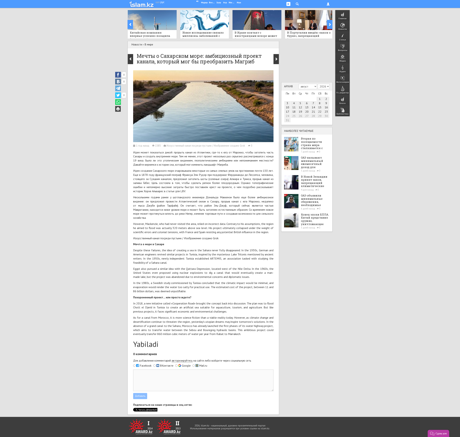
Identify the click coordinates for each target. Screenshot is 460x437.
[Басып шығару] (118, 109)
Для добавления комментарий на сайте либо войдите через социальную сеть (192, 360)
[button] (438, 433)
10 (287, 107)
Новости (136, 44)
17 (287, 111)
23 (326, 111)
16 (326, 107)
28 (313, 116)
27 (307, 116)
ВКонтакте (166, 365)
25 (294, 116)
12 (300, 107)
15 (319, 107)
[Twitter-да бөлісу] (118, 95)
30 (326, 116)
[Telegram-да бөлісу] (118, 88)
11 (294, 107)
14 (313, 107)
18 (294, 111)
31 (287, 120)
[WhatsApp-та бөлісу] (118, 102)
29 (319, 116)
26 (300, 116)
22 (319, 111)
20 (307, 111)
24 (287, 116)
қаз (158, 2)
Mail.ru (203, 365)
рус (162, 2)
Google (186, 365)
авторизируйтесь (182, 360)
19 (300, 111)
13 (307, 107)
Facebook (145, 365)
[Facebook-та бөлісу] (118, 75)
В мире (148, 44)
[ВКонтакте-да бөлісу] (118, 81)
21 (313, 111)
